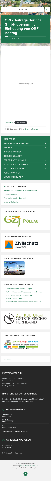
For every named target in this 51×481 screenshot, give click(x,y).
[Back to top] (25, 474)
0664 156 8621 (8, 422)
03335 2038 (6, 416)
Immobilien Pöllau (10, 194)
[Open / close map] (47, 9)
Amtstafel (15, 39)
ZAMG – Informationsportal (16, 298)
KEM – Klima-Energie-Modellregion (19, 295)
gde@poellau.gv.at (26, 401)
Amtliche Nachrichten (11, 202)
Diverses (28, 129)
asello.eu (35, 466)
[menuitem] (25, 139)
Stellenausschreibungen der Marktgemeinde (20, 190)
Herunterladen (20, 122)
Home (7, 39)
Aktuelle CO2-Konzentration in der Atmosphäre (23, 302)
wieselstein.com (25, 466)
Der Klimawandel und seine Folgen (19, 289)
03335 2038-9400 (9, 427)
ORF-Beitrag (9, 122)
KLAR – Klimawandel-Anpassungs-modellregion (24, 292)
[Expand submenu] (45, 143)
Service (35, 129)
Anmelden (7, 359)
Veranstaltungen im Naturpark (15, 198)
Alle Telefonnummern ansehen (15, 432)
